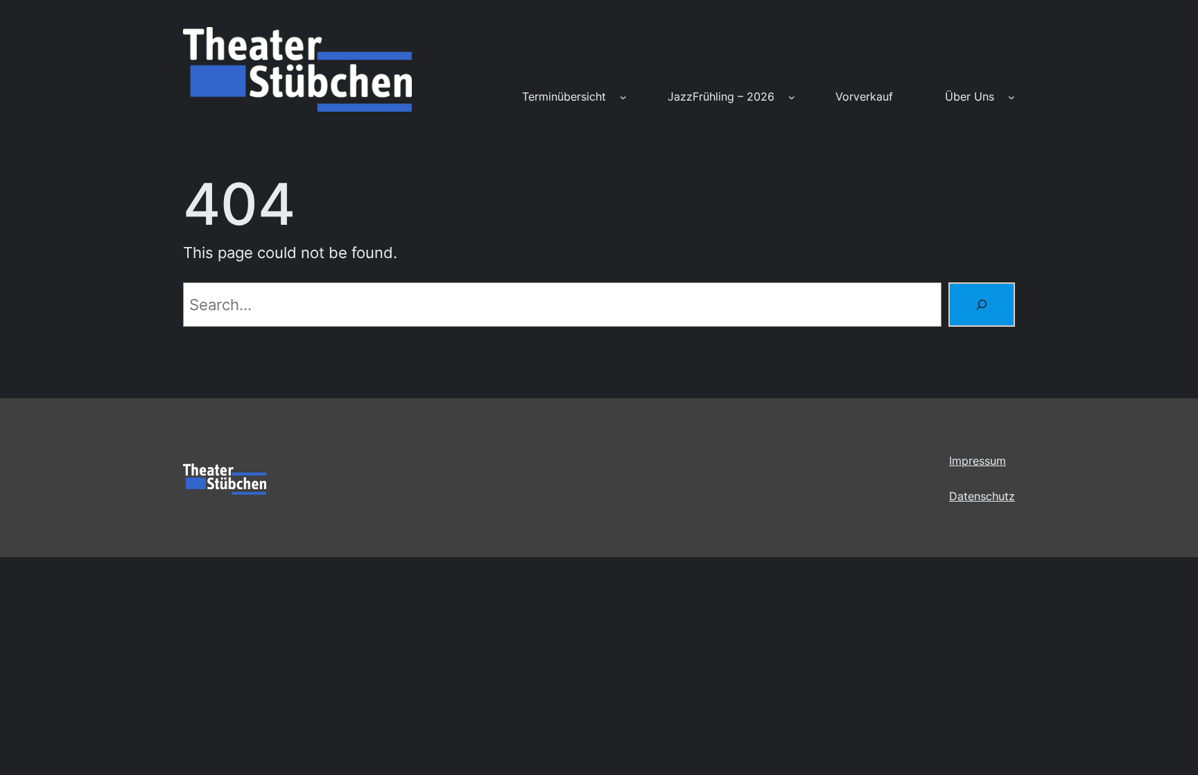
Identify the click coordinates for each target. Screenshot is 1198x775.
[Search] (981, 304)
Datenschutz (982, 496)
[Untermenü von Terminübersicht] (623, 97)
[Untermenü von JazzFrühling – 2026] (791, 97)
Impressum (977, 461)
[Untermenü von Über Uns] (1011, 97)
